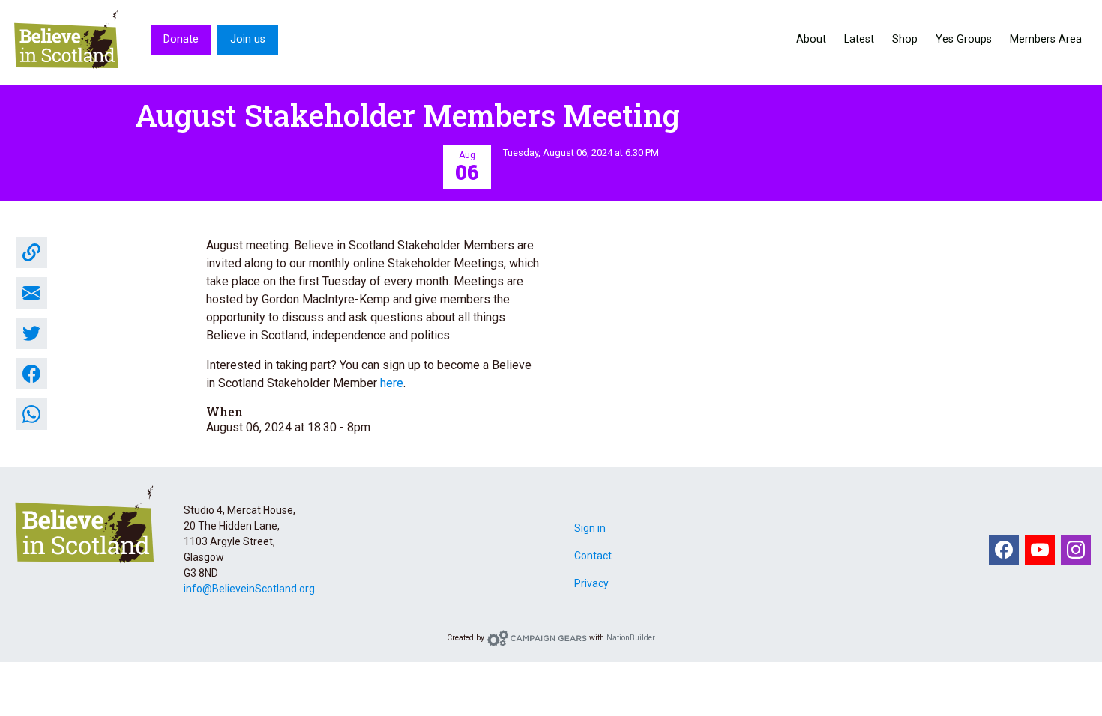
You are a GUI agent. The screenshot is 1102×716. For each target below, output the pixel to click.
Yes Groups (964, 39)
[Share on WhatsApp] (31, 414)
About (811, 39)
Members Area (1046, 39)
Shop (905, 39)
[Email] (31, 293)
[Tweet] (31, 333)
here (391, 383)
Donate (181, 39)
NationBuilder (630, 638)
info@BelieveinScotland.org (249, 589)
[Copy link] (31, 252)
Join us (247, 39)
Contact (593, 556)
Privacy (591, 583)
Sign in (590, 528)
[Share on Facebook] (31, 373)
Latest (859, 39)
